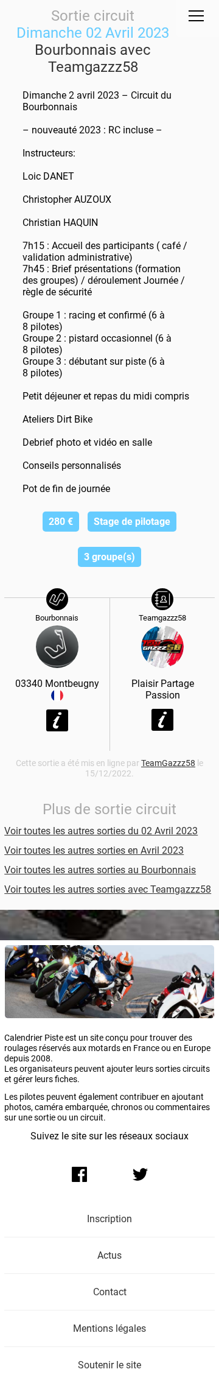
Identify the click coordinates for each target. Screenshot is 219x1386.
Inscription (109, 1219)
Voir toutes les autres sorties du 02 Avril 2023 (101, 831)
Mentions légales (109, 1328)
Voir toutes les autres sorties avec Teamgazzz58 (107, 889)
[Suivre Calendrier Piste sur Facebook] (79, 1174)
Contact (110, 1292)
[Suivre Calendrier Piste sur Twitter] (140, 1174)
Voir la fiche (57, 720)
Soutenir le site (109, 1365)
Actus (109, 1255)
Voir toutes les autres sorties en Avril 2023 (94, 850)
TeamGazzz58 (168, 763)
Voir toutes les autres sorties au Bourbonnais (100, 870)
